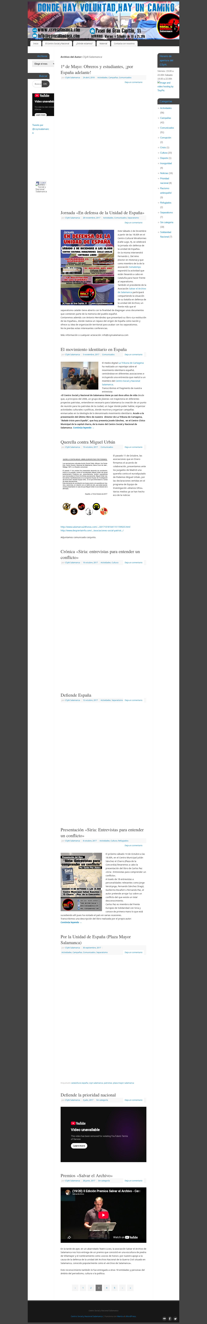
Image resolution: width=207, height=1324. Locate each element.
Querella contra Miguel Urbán (88, 442)
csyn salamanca (96, 1083)
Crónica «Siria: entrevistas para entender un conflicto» (100, 554)
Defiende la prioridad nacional (88, 1095)
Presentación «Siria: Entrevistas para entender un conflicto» (102, 832)
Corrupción (165, 137)
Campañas (113, 77)
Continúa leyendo (83, 427)
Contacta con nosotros (124, 43)
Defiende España (76, 695)
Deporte (164, 158)
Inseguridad (166, 163)
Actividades (102, 77)
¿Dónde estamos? (84, 43)
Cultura (115, 562)
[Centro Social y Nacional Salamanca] (42, 188)
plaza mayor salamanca (123, 1083)
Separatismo (133, 217)
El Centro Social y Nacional (57, 43)
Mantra (120, 1316)
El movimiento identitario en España (94, 349)
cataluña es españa (79, 1083)
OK (44, 83)
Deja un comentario (133, 82)
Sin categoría (102, 1100)
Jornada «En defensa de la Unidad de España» (102, 212)
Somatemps (135, 266)
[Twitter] (174, 6)
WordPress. (131, 1316)
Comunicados (125, 77)
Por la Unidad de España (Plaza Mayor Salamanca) (96, 939)
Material (103, 43)
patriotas (108, 1083)
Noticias (164, 173)
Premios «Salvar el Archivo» (87, 1175)
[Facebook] (169, 6)
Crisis (163, 147)
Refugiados (123, 840)
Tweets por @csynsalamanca (40, 129)
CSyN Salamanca (92, 57)
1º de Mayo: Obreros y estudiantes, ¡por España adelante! (97, 69)
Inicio (35, 43)
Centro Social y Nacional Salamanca (87, 1316)
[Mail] (164, 6)
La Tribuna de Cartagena (131, 362)
